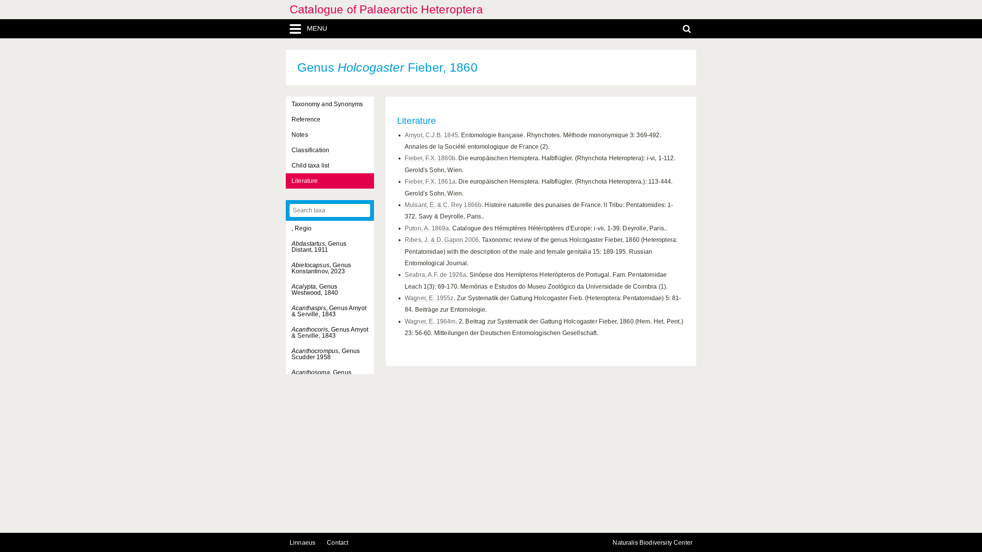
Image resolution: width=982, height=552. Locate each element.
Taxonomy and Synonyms (327, 104)
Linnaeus (302, 543)
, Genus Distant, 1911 (319, 246)
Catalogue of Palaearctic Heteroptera (386, 9)
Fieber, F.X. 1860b (430, 158)
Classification (310, 150)
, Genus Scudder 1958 (326, 354)
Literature (305, 180)
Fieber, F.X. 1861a (430, 181)
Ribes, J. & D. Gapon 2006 (442, 240)
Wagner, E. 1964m (430, 321)
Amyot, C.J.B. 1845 (431, 135)
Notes (300, 134)
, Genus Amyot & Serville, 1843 (329, 311)
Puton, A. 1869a (427, 228)
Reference (306, 119)
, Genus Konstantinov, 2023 (321, 268)
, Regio (301, 228)
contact (337, 542)
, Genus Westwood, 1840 (315, 289)
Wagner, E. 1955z (429, 298)
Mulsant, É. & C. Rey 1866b (443, 205)
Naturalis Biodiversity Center (652, 543)
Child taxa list (310, 165)
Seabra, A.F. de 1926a (435, 274)
